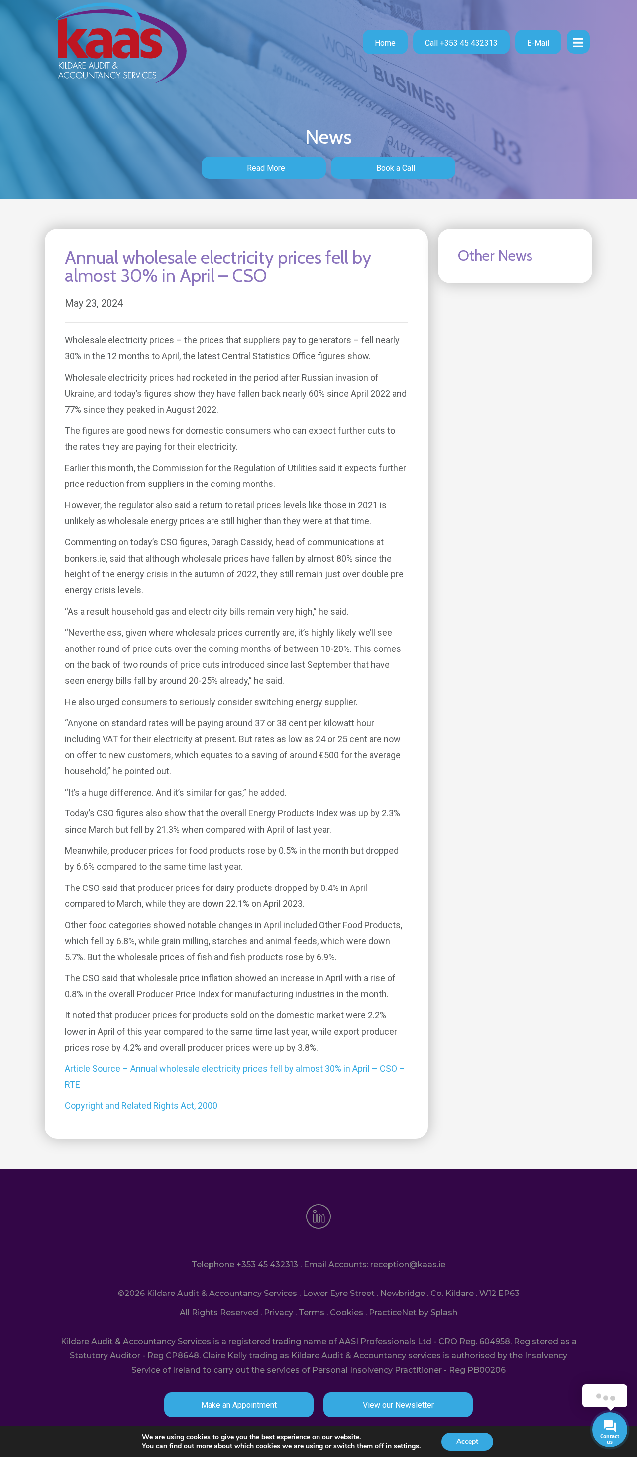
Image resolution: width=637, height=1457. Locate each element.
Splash (443, 1312)
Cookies (346, 1312)
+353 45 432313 (267, 1264)
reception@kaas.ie (407, 1264)
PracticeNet (393, 1312)
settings (406, 1446)
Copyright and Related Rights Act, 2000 (141, 1105)
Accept (467, 1441)
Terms (311, 1312)
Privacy (278, 1312)
